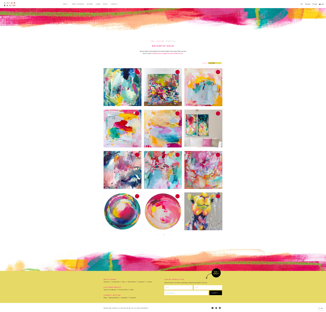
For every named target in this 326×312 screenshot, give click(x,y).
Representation (114, 297)
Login (321, 4)
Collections (160, 41)
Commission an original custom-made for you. (167, 53)
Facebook (133, 297)
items (315, 4)
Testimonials (132, 282)
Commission (116, 282)
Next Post (175, 234)
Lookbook (142, 282)
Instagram (125, 297)
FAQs (131, 289)
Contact (149, 282)
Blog (106, 297)
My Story (107, 282)
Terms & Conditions (111, 289)
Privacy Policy (123, 289)
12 (170, 234)
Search (308, 4)
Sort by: (205, 63)
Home (152, 41)
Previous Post (152, 234)
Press (124, 282)
